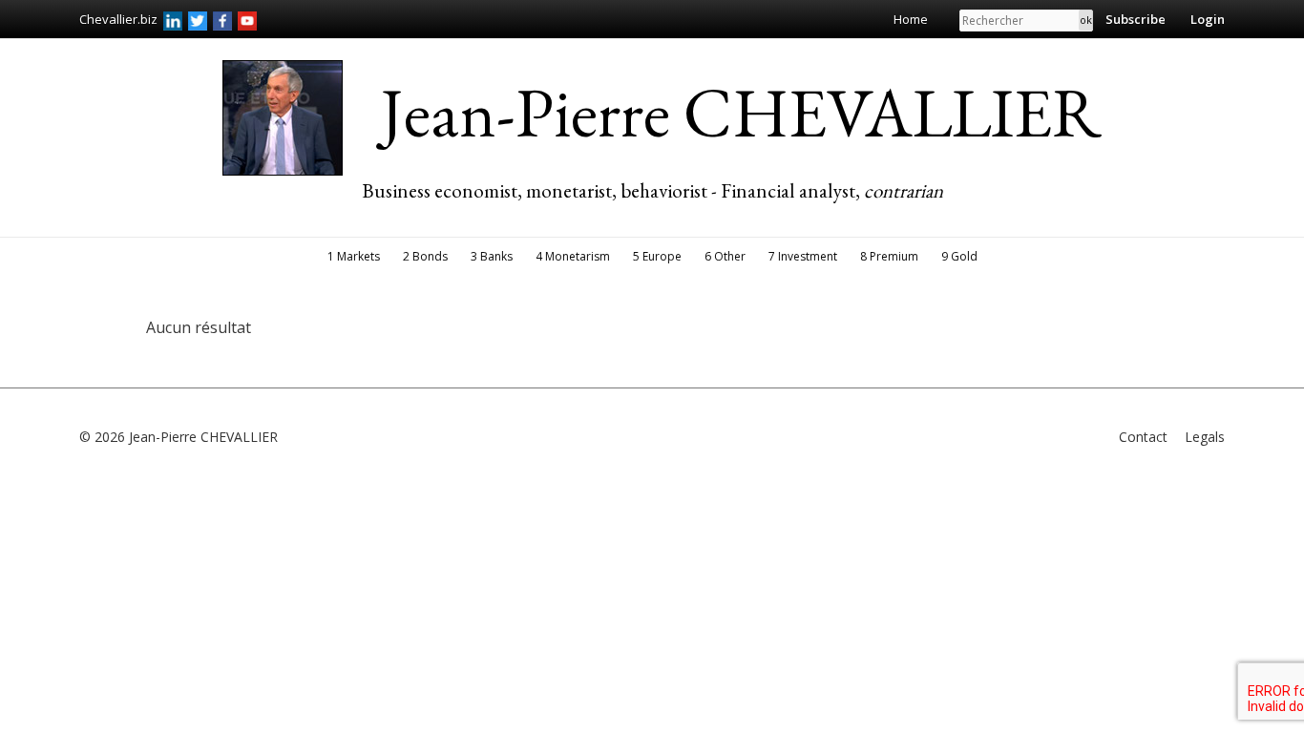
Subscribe (1135, 19)
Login (1207, 19)
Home (911, 19)
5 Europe (657, 256)
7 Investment (802, 256)
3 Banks (492, 256)
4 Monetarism (573, 256)
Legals (1205, 437)
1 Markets (353, 256)
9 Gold (959, 256)
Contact (1143, 437)
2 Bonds (425, 256)
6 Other (725, 256)
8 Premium (889, 256)
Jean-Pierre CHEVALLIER (741, 112)
